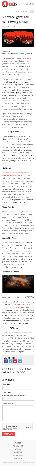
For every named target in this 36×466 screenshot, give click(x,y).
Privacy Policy (18, 455)
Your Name (6, 384)
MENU (31, 3)
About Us (18, 443)
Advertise (18, 449)
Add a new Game (18, 446)
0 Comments (17, 27)
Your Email (6, 393)
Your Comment (8, 403)
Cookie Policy (18, 452)
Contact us (18, 458)
